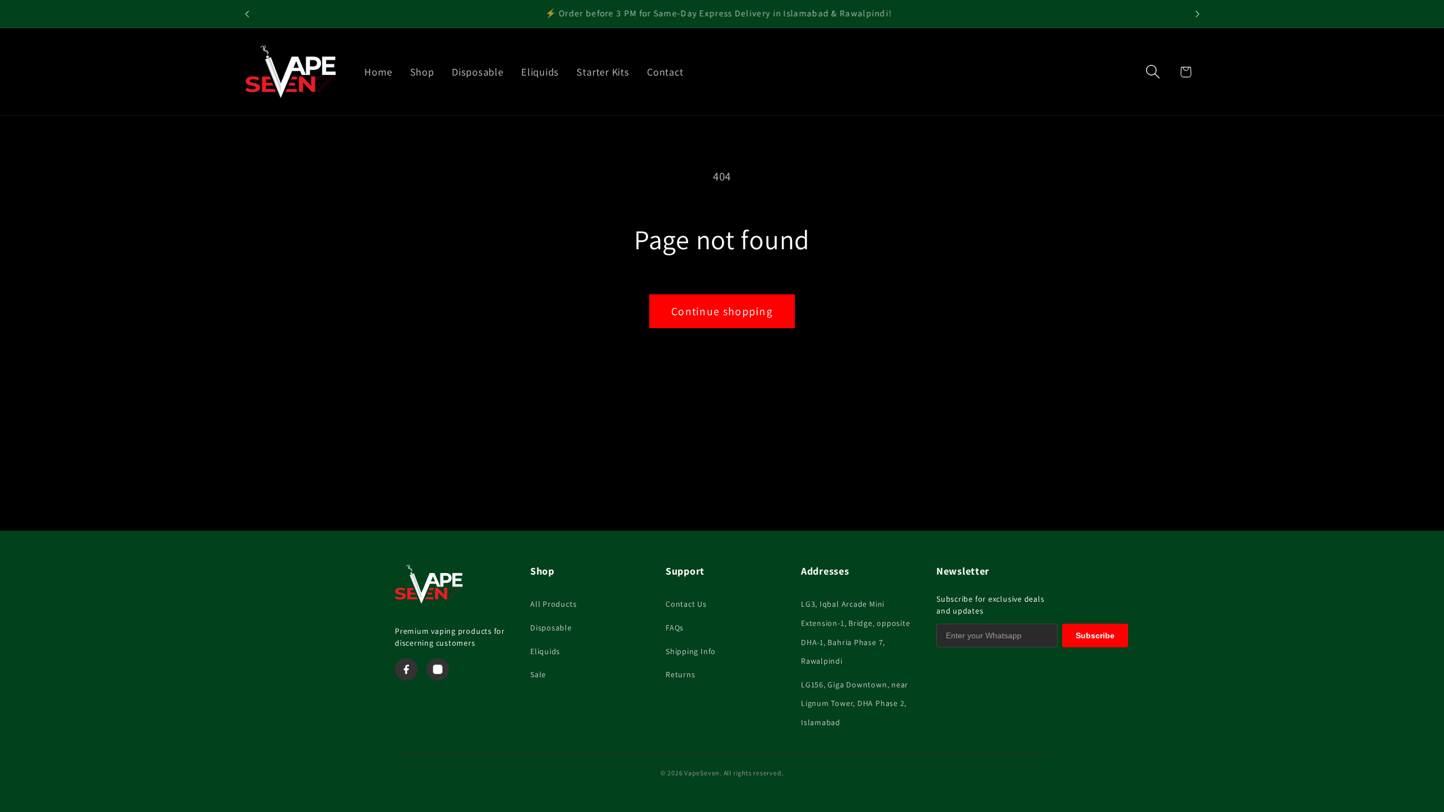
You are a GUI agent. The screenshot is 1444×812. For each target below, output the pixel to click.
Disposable (551, 628)
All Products (553, 604)
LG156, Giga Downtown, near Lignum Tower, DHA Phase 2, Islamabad (854, 703)
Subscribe (1095, 635)
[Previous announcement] (247, 14)
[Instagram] (437, 669)
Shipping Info (691, 651)
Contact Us (686, 604)
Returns (680, 674)
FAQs (675, 628)
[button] (1153, 72)
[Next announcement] (1197, 14)
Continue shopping (722, 311)
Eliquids (545, 651)
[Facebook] (406, 669)
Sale (538, 674)
